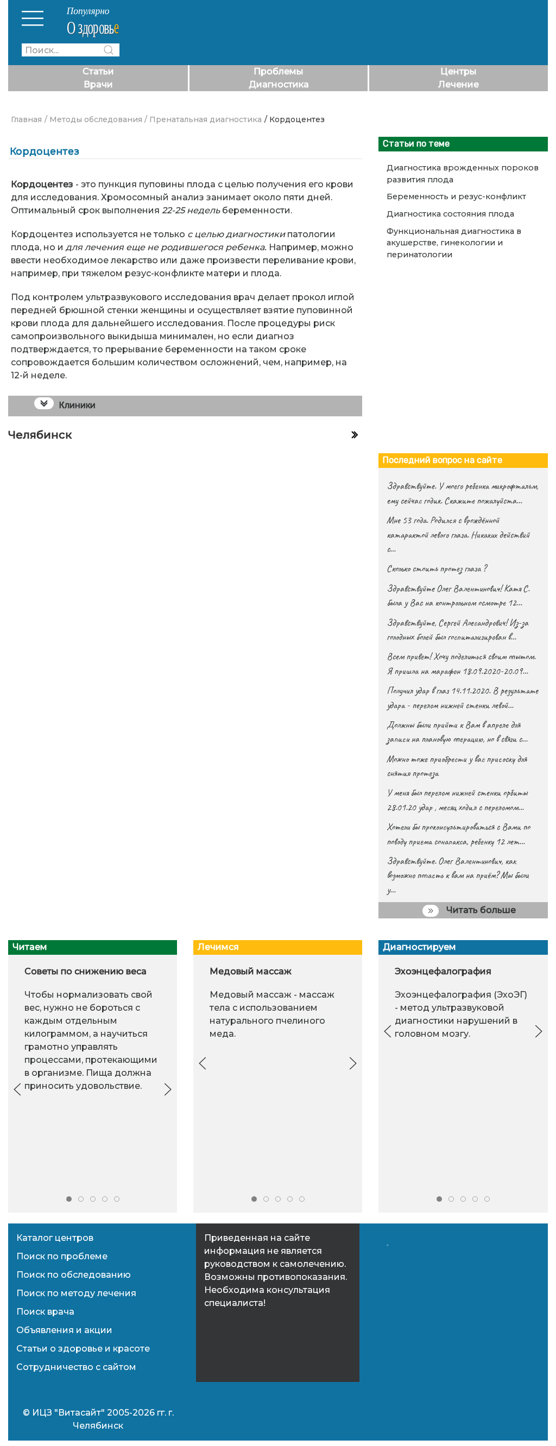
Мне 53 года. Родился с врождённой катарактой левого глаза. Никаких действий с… (458, 534)
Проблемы (279, 71)
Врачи (98, 84)
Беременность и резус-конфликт (456, 196)
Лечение (458, 84)
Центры (458, 71)
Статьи (98, 71)
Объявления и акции (64, 1330)
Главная (26, 119)
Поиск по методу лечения (76, 1293)
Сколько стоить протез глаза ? (436, 568)
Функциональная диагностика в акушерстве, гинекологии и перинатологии (454, 242)
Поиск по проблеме (62, 1256)
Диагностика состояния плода (450, 214)
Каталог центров (54, 1238)
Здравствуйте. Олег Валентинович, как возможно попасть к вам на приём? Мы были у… (458, 875)
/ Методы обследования (93, 119)
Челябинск (40, 434)
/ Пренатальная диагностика (203, 119)
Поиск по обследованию (73, 1275)
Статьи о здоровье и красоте (83, 1348)
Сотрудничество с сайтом (76, 1367)
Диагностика (279, 84)
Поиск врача (45, 1312)
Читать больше (480, 910)
